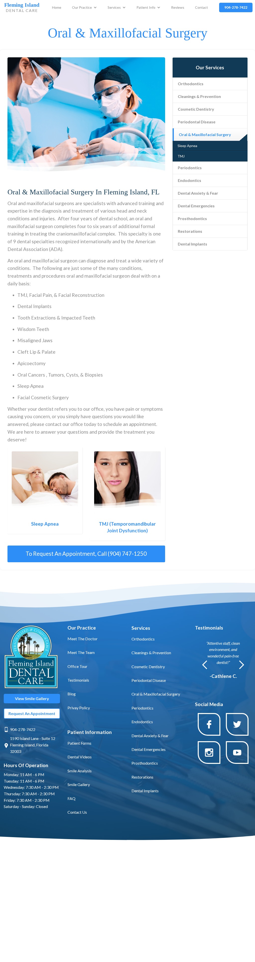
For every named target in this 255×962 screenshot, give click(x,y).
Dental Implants (192, 243)
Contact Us (77, 812)
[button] (84, 7)
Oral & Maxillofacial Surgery (205, 134)
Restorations (190, 231)
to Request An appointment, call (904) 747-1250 (86, 553)
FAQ (71, 798)
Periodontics (190, 167)
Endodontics (189, 180)
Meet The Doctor (82, 638)
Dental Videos (79, 756)
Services (114, 7)
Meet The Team (81, 652)
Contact (201, 7)
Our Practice (82, 7)
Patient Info (145, 7)
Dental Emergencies (196, 205)
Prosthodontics (192, 218)
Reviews (177, 7)
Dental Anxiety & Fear (198, 193)
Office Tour (77, 666)
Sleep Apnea (187, 146)
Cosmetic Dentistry (196, 109)
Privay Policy (78, 707)
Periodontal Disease (196, 121)
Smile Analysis (79, 770)
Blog (71, 693)
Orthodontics (190, 83)
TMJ (181, 156)
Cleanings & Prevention (199, 96)
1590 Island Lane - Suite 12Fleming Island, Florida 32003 (32, 745)
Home (56, 7)
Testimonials (78, 680)
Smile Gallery (78, 784)
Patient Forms (79, 743)
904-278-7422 (22, 729)
